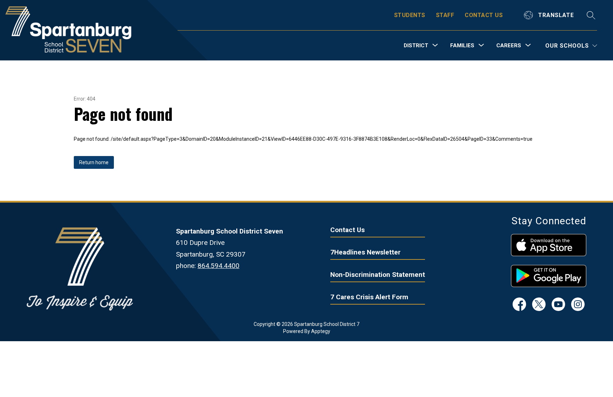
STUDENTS (409, 15)
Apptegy (320, 331)
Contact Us (347, 230)
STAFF (445, 15)
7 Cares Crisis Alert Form (369, 297)
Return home (94, 162)
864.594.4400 (218, 266)
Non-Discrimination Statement (377, 274)
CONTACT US (484, 15)
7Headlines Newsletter (365, 252)
